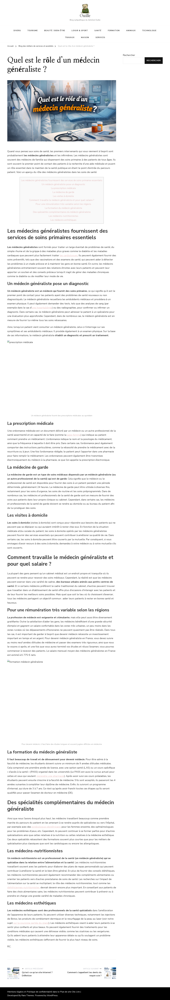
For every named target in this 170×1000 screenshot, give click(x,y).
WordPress (52, 995)
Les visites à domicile (63, 196)
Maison (85, 37)
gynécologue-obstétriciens (46, 826)
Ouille (85, 16)
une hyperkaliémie (42, 307)
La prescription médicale (63, 188)
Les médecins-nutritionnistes (63, 216)
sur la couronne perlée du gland (31, 923)
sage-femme (74, 434)
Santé (97, 30)
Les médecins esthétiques (63, 220)
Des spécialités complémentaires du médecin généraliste (62, 212)
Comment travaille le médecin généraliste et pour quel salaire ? (61, 200)
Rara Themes (27, 995)
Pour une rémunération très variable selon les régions (63, 204)
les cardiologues (69, 255)
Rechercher (129, 55)
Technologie (149, 30)
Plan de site (65, 991)
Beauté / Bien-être (54, 30)
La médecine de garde (63, 192)
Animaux (131, 30)
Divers (17, 30)
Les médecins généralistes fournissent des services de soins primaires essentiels (61, 180)
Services (100, 37)
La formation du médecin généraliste (63, 208)
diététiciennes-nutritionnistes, (23, 887)
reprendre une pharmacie (50, 776)
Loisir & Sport (80, 30)
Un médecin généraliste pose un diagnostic (63, 184)
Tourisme (32, 30)
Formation (114, 30)
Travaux (70, 37)
